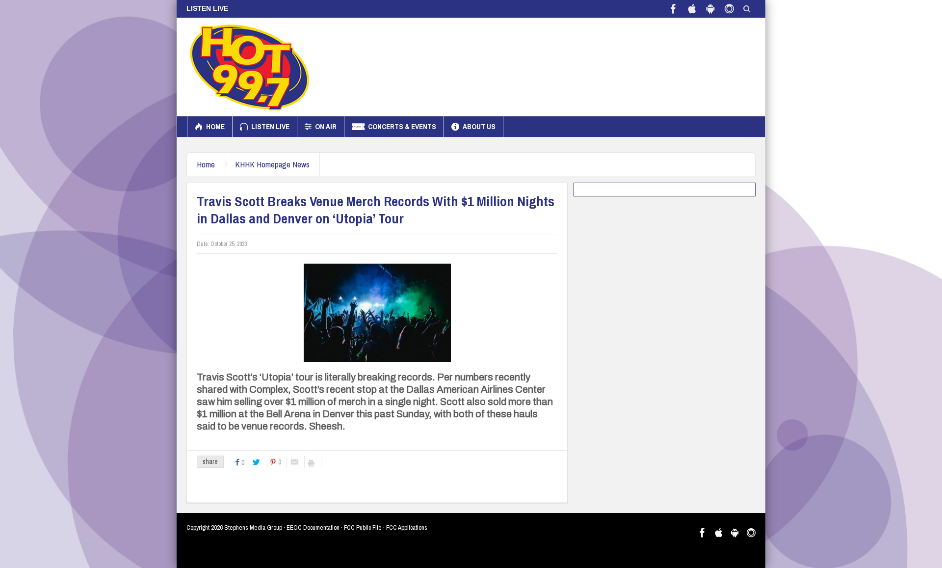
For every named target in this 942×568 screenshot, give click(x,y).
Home (215, 126)
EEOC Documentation (313, 527)
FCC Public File (363, 527)
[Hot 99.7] (250, 66)
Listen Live (270, 126)
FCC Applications (406, 527)
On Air (326, 126)
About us (479, 126)
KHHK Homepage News (272, 164)
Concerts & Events (402, 126)
